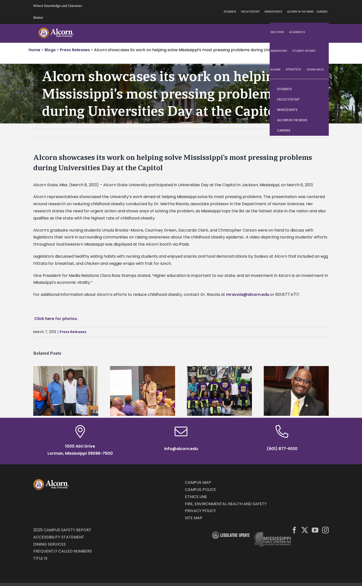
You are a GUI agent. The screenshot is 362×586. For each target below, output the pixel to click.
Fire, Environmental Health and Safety (226, 504)
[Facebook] (294, 530)
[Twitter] (304, 530)
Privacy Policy (200, 511)
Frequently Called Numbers (62, 551)
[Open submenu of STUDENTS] (320, 89)
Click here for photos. (56, 318)
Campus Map (198, 482)
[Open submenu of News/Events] (320, 110)
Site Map (193, 518)
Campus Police (200, 489)
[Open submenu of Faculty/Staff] (320, 99)
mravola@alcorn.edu (247, 294)
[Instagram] (325, 530)
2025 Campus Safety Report (62, 530)
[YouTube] (315, 530)
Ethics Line (196, 497)
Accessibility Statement (58, 537)
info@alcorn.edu (181, 449)
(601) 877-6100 (282, 449)
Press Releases (73, 331)
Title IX (40, 558)
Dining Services (49, 544)
